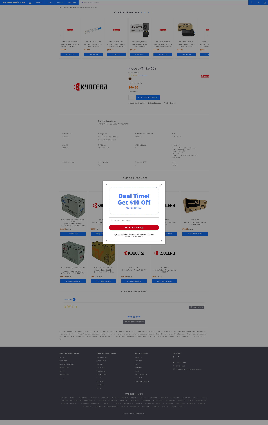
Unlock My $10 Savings (134, 228)
